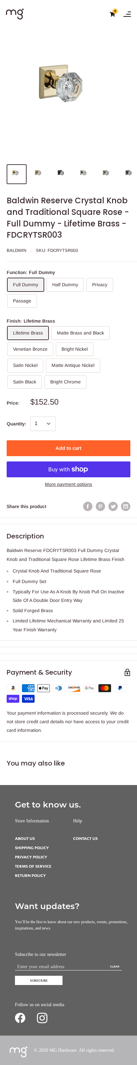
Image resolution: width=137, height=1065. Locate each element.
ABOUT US (25, 839)
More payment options (68, 484)
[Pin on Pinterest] (100, 506)
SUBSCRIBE (39, 980)
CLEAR (114, 966)
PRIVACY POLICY (31, 857)
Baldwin (16, 250)
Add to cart (68, 448)
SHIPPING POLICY (32, 848)
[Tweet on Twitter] (113, 506)
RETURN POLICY (30, 876)
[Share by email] (125, 506)
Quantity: (16, 423)
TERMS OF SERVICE (33, 866)
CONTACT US (85, 839)
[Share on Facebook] (87, 506)
